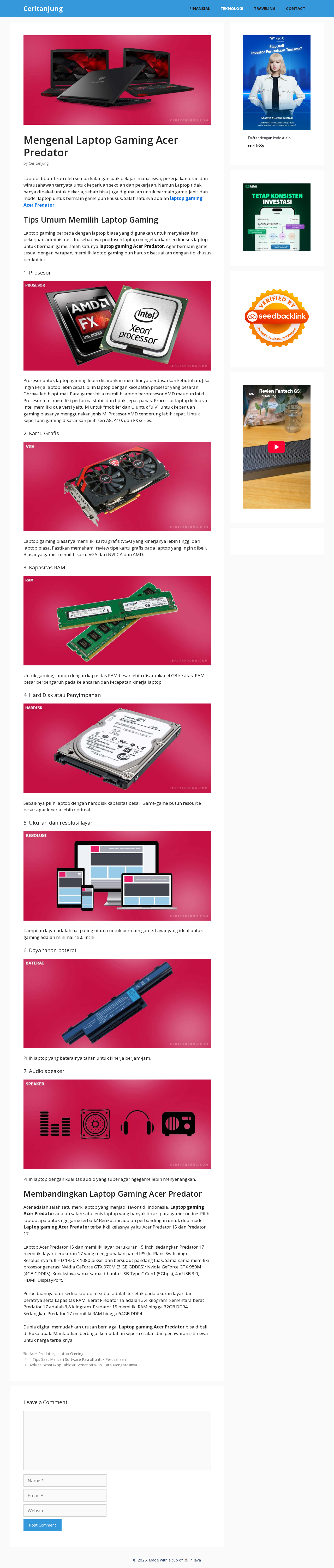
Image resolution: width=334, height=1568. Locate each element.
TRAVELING (265, 8)
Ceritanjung (43, 8)
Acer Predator (41, 1353)
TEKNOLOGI (231, 8)
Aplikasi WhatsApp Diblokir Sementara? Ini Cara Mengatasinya (83, 1364)
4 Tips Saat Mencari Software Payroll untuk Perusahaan (77, 1359)
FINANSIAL (199, 8)
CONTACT (295, 8)
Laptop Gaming (70, 1353)
